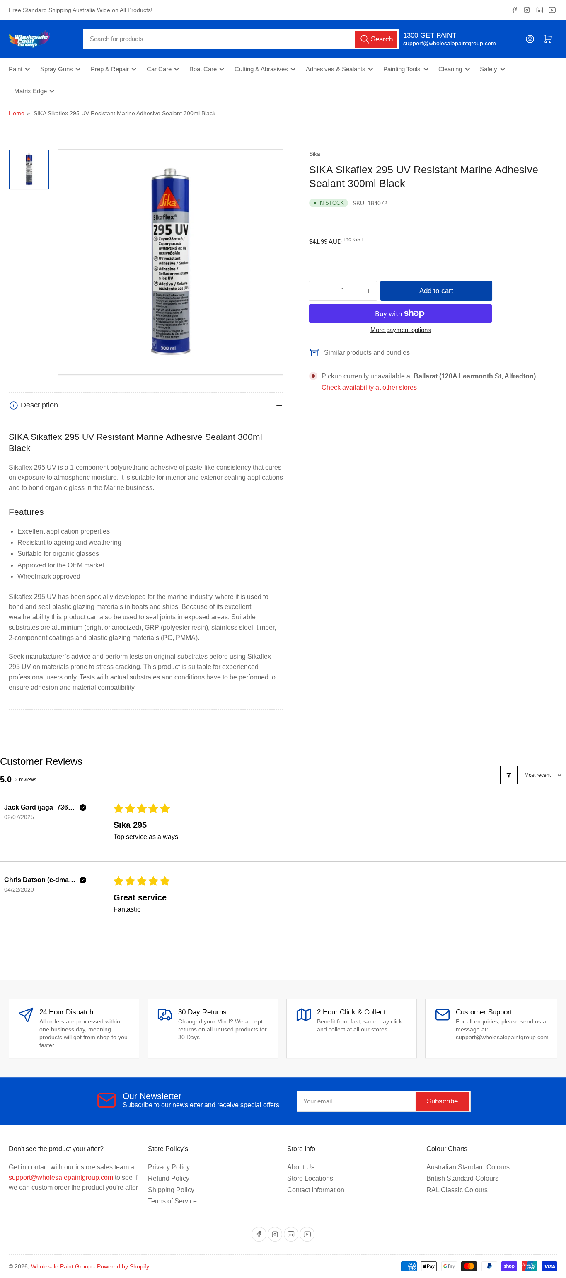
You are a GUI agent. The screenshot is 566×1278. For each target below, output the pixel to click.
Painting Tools (402, 69)
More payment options (400, 329)
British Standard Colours (462, 1178)
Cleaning (450, 69)
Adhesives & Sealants (335, 69)
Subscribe (442, 1101)
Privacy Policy (169, 1167)
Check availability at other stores (369, 387)
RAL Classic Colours (457, 1189)
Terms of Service (172, 1201)
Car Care (159, 69)
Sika (314, 153)
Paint (15, 69)
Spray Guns (56, 69)
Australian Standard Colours (468, 1167)
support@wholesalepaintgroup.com (442, 43)
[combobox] (241, 39)
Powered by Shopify (123, 1266)
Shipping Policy (171, 1189)
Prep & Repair (110, 69)
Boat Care (203, 69)
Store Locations (310, 1178)
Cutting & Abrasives (261, 69)
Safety (488, 69)
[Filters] (509, 775)
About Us (300, 1167)
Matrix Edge (30, 91)
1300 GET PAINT (429, 35)
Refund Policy (168, 1178)
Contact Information (315, 1189)
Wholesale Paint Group (61, 1266)
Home (16, 113)
